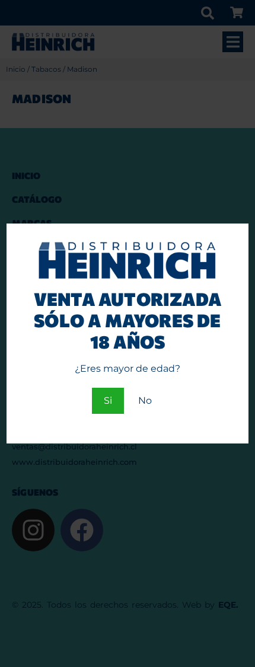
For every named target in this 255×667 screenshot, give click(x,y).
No (145, 400)
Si (108, 400)
